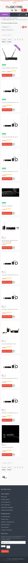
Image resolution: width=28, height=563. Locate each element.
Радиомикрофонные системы (8, 19)
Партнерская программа (7, 507)
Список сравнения (5, 504)
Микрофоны (15, 18)
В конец (9, 41)
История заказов (5, 499)
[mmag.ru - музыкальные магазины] (14, 7)
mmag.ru (4, 18)
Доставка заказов (5, 524)
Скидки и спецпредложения (7, 522)
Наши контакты (4, 519)
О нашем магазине (5, 516)
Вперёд (4, 41)
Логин (2, 1)
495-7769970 (17, 1)
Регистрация (7, 1)
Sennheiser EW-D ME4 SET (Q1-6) (10, 171)
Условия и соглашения (6, 530)
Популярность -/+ (5, 26)
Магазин (9, 18)
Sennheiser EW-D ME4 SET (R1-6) (10, 137)
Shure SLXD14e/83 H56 (7, 447)
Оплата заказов (5, 527)
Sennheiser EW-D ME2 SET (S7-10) (10, 275)
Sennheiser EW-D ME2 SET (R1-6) (10, 378)
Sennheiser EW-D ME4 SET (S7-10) (10, 102)
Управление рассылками (7, 510)
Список (26, 27)
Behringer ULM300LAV (7, 206)
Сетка (23, 27)
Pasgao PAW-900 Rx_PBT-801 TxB (10, 68)
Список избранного (5, 502)
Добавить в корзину (7, 75)
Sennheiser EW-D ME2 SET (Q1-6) (10, 413)
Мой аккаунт (4, 496)
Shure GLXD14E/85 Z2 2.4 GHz (9, 344)
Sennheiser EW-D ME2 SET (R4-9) (10, 309)
